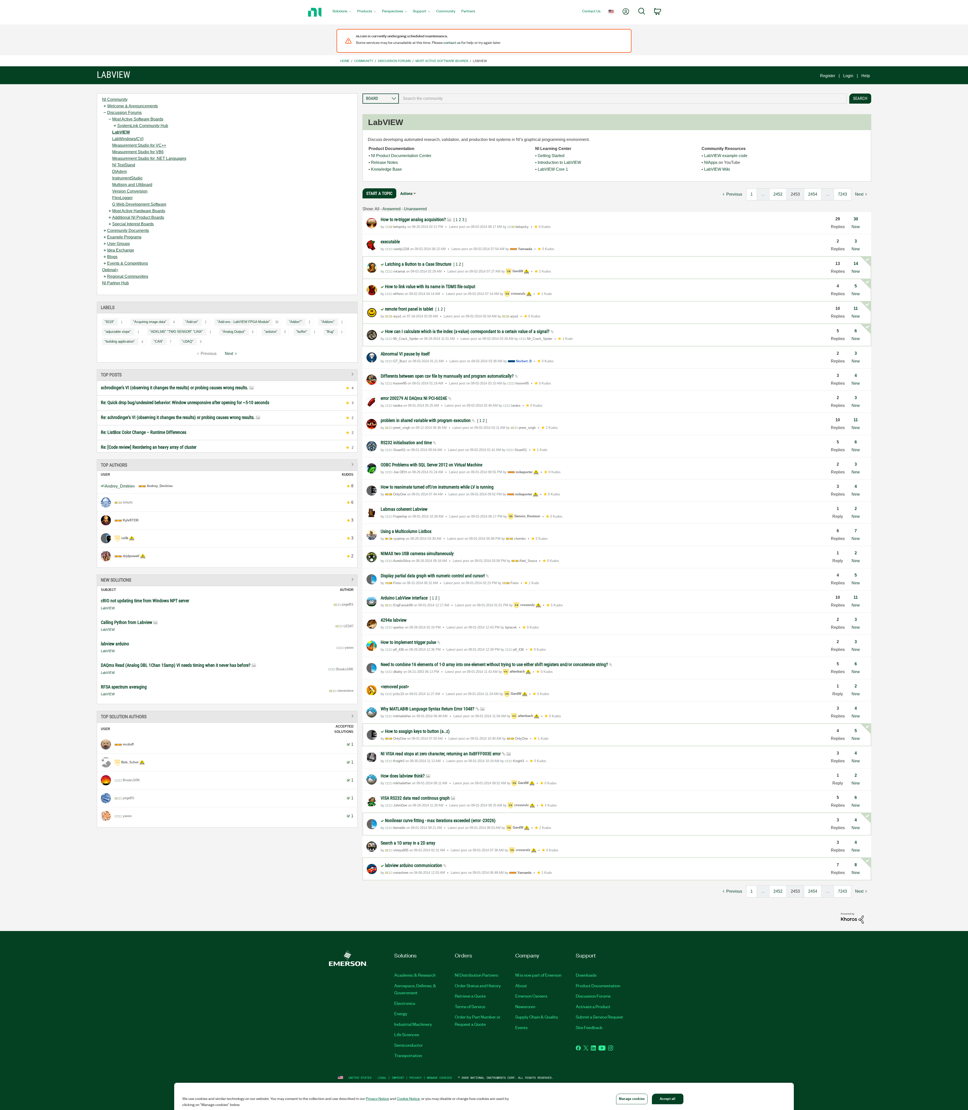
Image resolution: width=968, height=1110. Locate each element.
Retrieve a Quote (470, 996)
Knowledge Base (386, 169)
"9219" (109, 322)
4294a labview (394, 620)
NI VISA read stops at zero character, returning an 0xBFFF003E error (441, 753)
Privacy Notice (377, 1098)
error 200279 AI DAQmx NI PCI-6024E (414, 398)
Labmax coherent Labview (404, 509)
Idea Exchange (120, 250)
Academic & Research (415, 975)
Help (865, 76)
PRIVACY (415, 1077)
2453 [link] (795, 194)
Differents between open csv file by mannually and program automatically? (448, 376)
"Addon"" (295, 322)
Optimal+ (110, 270)
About (521, 985)
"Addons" (328, 322)
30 (856, 219)
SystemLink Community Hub (142, 126)
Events (521, 1027)
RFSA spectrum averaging (124, 686)
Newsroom (525, 1006)
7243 (842, 194)
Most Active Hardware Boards (138, 211)
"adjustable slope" (118, 332)
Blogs (112, 257)
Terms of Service (470, 1006)
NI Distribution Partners (476, 975)
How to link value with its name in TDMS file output (430, 286)
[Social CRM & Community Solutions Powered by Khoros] (852, 918)
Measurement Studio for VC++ (139, 145)
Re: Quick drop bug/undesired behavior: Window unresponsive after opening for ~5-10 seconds (185, 402)
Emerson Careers (531, 996)
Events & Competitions (127, 263)
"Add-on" (191, 322)
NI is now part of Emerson (538, 975)
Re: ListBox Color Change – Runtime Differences (143, 432)
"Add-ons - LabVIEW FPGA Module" (243, 322)
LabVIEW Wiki (717, 169)
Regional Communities (127, 276)
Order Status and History (478, 985)
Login (848, 76)
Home (345, 60)
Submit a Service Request (599, 1016)
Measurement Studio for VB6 (138, 152)
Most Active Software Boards (441, 60)
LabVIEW (121, 132)
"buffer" (301, 332)
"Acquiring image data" (149, 322)
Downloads (586, 975)
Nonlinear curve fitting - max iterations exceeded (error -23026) (440, 820)
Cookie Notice (408, 1098)
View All (227, 374)
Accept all (667, 1099)
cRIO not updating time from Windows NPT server (145, 600)
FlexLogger (122, 198)
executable (390, 241)
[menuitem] (341, 12)
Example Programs (124, 237)
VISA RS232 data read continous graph (416, 798)
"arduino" (270, 332)
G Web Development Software (139, 204)
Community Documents (128, 230)
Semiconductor (408, 1045)
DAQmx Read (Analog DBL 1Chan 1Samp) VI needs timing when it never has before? (176, 665)
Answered (391, 209)
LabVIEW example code (725, 156)
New (856, 227)
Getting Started (551, 156)
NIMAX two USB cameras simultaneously (417, 553)
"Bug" (330, 332)
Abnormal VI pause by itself (405, 353)
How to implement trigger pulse (409, 642)
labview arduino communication (414, 865)
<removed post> (395, 686)
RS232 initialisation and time (407, 442)
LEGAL (382, 1077)
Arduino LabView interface (405, 598)
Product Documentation (598, 985)
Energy (400, 1013)
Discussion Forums (394, 60)
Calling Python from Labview (127, 622)
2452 (777, 194)
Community (363, 60)
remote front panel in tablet (409, 309)
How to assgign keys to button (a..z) (417, 731)
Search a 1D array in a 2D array (408, 843)
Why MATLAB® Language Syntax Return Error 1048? (428, 708)
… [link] (763, 194)
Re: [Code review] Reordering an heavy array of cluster (148, 447)
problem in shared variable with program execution (426, 420)
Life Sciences (406, 1034)
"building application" (120, 341)
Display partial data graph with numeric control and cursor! (433, 575)
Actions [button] (406, 193)
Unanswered (415, 209)
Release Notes (384, 162)
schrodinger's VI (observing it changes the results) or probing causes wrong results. (175, 387)
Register (827, 76)
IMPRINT (398, 1077)
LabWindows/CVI (127, 139)
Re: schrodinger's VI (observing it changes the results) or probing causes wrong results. (178, 417)
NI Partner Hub (115, 283)
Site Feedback (589, 1027)
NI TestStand (123, 165)
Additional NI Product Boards (138, 217)
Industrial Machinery (413, 1024)
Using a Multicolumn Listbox (406, 531)
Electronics (404, 1003)
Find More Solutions (227, 579)
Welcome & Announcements (132, 106)
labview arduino (115, 643)
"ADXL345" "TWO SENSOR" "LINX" (176, 332)
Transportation (408, 1055)
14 (856, 263)
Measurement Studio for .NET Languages (149, 158)
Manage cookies (439, 1077)
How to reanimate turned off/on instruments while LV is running (437, 487)
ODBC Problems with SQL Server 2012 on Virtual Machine (431, 464)
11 (856, 308)
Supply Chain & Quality (536, 1016)
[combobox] (623, 99)
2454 (812, 194)
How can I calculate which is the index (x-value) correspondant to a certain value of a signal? (468, 331)
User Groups (118, 244)
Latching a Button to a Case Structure (418, 264)
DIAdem (119, 171)
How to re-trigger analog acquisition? (414, 219)
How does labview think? (403, 775)
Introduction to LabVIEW (559, 162)
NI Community (115, 99)
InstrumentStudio (127, 178)
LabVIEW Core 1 (553, 169)
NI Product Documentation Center (401, 156)
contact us (452, 42)
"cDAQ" (187, 341)
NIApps (710, 162)
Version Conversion (129, 191)
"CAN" (158, 341)
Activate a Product (593, 1006)
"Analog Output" (233, 332)
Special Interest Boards (133, 224)
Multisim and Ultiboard (132, 185)
